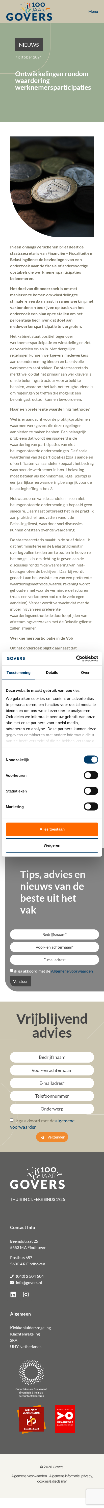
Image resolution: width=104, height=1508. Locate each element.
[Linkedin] (13, 1294)
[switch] (91, 775)
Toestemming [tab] (19, 672)
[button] (29, 44)
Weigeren (52, 845)
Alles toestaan (52, 829)
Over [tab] (85, 672)
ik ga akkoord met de (53, 971)
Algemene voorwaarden (72, 971)
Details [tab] (52, 672)
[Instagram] (25, 1294)
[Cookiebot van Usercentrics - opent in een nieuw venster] (76, 658)
